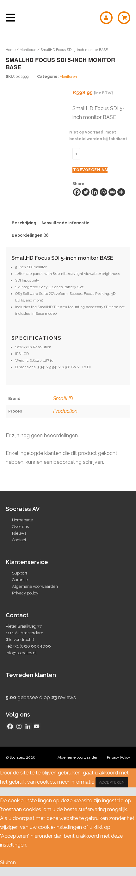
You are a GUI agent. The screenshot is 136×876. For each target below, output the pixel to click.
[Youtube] (36, 726)
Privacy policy (25, 593)
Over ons (20, 526)
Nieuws (19, 533)
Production (65, 411)
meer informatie (75, 782)
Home (10, 50)
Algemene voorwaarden (35, 586)
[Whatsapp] (103, 192)
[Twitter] (86, 192)
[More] (121, 192)
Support (19, 573)
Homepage (22, 520)
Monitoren (28, 50)
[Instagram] (19, 726)
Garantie (20, 579)
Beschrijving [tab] (24, 223)
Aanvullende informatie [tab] (65, 223)
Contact (19, 539)
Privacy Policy (118, 757)
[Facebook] (77, 192)
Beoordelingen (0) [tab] (30, 235)
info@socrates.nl (21, 652)
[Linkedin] (94, 192)
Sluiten (8, 863)
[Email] (112, 192)
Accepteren (112, 782)
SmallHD (63, 398)
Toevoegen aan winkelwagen (90, 170)
